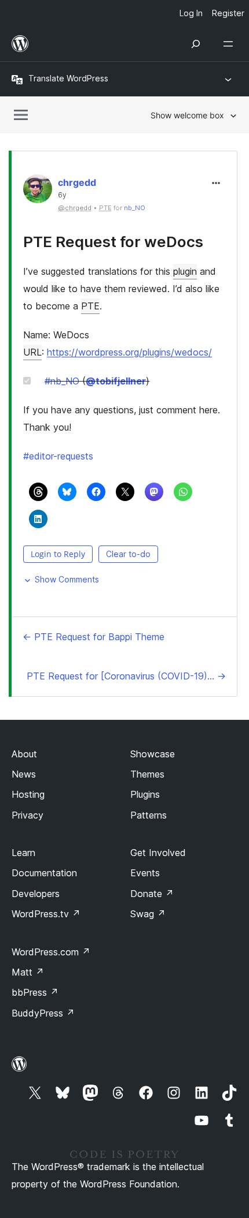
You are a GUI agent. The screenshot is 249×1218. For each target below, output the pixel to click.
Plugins (145, 794)
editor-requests (58, 456)
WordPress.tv (46, 914)
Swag (148, 914)
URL (32, 352)
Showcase (152, 754)
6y (62, 195)
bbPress (35, 992)
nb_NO (134, 208)
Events (145, 873)
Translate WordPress (68, 78)
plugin (185, 271)
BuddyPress (43, 1013)
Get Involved (158, 852)
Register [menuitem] (228, 13)
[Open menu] (230, 44)
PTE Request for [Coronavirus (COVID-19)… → (126, 676)
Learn (23, 852)
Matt (28, 972)
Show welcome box (187, 115)
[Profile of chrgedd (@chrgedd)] (37, 191)
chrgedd (77, 182)
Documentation (44, 873)
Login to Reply (58, 553)
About (24, 754)
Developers (36, 893)
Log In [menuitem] (191, 13)
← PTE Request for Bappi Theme (93, 636)
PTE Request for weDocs (113, 242)
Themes (147, 774)
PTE (90, 306)
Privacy (27, 815)
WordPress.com (51, 952)
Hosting (28, 794)
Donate (152, 893)
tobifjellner (116, 381)
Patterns (148, 815)
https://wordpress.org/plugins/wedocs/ (129, 352)
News (24, 774)
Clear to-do (128, 554)
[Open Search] (196, 44)
